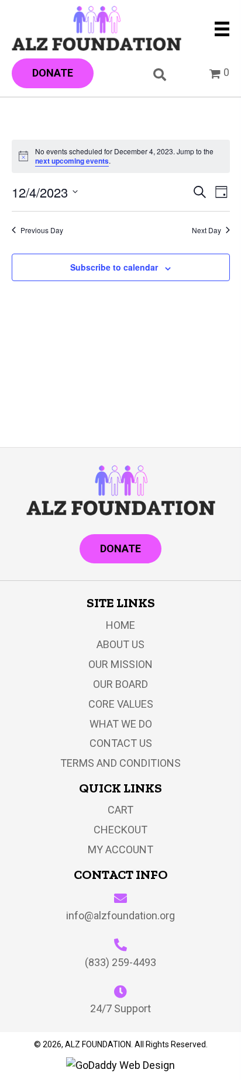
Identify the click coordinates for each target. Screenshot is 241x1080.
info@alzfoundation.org (120, 915)
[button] (53, 73)
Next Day (206, 230)
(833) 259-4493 (120, 962)
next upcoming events (72, 160)
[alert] (121, 156)
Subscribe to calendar (114, 267)
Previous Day (41, 230)
